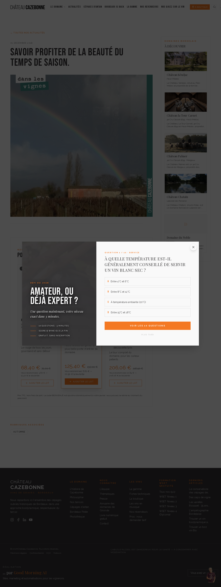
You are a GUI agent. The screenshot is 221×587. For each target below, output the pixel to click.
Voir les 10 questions (147, 326)
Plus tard (147, 335)
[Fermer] (193, 247)
